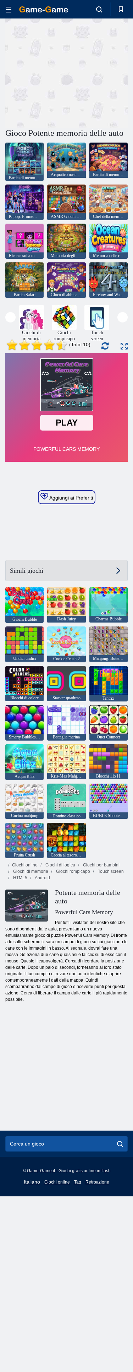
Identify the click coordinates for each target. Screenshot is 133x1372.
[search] (120, 1144)
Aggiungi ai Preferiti (70, 498)
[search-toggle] (99, 9)
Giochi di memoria (30, 871)
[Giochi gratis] (43, 9)
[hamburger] (8, 9)
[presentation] (10, 317)
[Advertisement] (65, 72)
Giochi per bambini (101, 865)
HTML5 (19, 877)
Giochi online (25, 865)
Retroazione (97, 1182)
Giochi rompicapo (72, 871)
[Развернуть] (124, 346)
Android (42, 877)
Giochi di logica (59, 865)
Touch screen (110, 871)
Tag (77, 1182)
